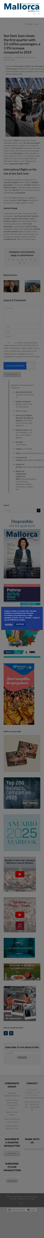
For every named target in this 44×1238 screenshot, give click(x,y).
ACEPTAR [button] (20, 624)
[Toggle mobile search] (34, 13)
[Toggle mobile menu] (39, 13)
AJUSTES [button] (8, 624)
